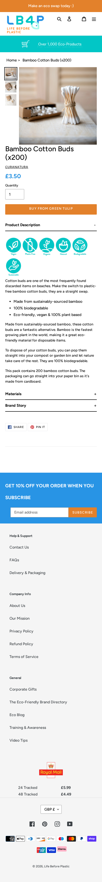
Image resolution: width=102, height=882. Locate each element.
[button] (51, 225)
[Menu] (94, 18)
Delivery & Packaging (27, 573)
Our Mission (19, 618)
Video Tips (18, 740)
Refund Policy (21, 644)
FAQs (14, 560)
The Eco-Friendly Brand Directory (38, 702)
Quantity (11, 185)
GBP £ (49, 809)
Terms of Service (23, 656)
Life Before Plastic (57, 866)
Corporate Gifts (23, 689)
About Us (17, 605)
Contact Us (19, 547)
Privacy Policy (21, 631)
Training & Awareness (27, 727)
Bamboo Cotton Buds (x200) (47, 60)
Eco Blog (16, 715)
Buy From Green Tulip (51, 209)
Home (11, 60)
